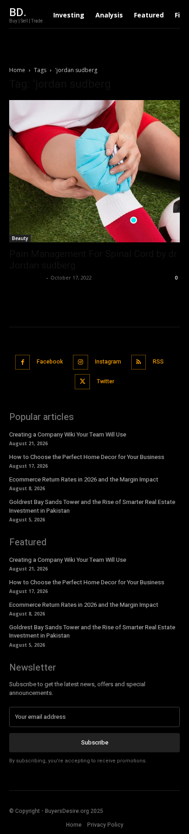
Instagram (108, 362)
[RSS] (138, 362)
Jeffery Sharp (26, 277)
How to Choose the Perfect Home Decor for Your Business (86, 457)
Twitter (105, 381)
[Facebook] (22, 362)
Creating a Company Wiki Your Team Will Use (67, 434)
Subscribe (94, 742)
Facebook (50, 362)
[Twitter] (82, 381)
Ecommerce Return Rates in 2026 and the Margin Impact (83, 479)
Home (17, 70)
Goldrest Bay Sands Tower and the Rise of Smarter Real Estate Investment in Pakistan (92, 506)
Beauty (20, 238)
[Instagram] (80, 362)
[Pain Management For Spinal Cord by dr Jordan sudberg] (94, 171)
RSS (158, 362)
